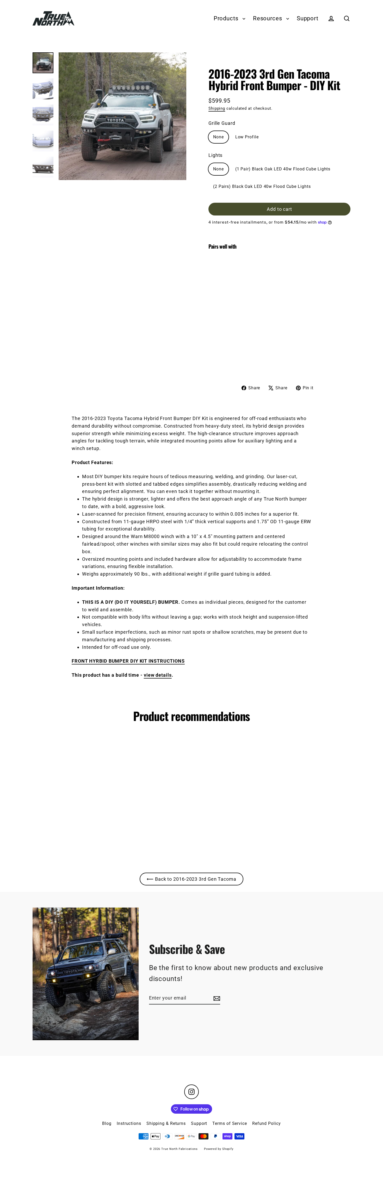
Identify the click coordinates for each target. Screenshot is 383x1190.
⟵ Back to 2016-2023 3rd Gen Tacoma (191, 879)
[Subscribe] (216, 998)
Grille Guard (221, 123)
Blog (107, 1123)
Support (307, 18)
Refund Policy (266, 1123)
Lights (215, 155)
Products (227, 18)
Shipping (216, 108)
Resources (268, 18)
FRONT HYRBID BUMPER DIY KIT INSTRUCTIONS (128, 661)
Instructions (129, 1123)
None (218, 136)
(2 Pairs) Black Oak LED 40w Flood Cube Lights (262, 186)
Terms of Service (229, 1123)
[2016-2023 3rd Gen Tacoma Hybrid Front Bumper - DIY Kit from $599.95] (226, 310)
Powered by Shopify (218, 1149)
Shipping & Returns (166, 1123)
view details (158, 675)
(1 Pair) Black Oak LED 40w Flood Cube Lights (283, 169)
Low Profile (247, 136)
